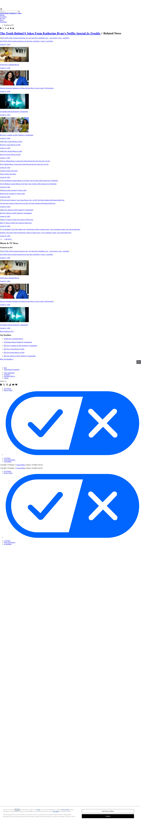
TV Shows (3, 17)
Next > (10, 239)
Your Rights (56, 811)
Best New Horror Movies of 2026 (14, 352)
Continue (107, 816)
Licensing (7, 374)
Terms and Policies (9, 460)
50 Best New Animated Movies (13, 339)
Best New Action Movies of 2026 (14, 349)
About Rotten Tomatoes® (11, 369)
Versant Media (20, 465)
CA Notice (7, 458)
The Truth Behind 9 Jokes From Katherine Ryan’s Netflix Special (50, 33)
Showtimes (3, 22)
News (2, 20)
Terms (38, 809)
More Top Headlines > (7, 359)
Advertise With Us (9, 376)
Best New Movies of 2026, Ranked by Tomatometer (20, 356)
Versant (17, 809)
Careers (6, 378)
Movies (2, 15)
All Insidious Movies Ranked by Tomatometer (18, 342)
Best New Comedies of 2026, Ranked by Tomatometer (20, 345)
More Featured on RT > (7, 331)
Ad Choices (7, 388)
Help (5, 368)
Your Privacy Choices (12, 456)
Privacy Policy (8, 390)
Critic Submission (9, 373)
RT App (2, 18)
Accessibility (8, 461)
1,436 (6, 239)
